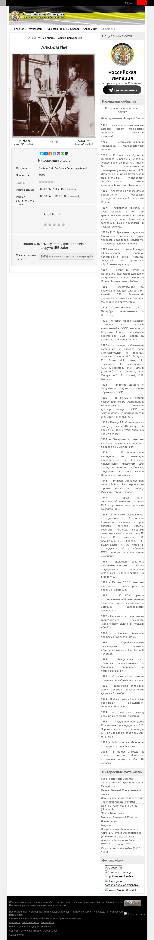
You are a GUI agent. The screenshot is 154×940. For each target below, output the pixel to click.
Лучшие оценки (46, 38)
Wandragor (46, 926)
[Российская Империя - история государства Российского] (37, 15)
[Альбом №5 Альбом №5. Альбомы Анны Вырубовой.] (113, 867)
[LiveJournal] (66, 153)
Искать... (127, 2)
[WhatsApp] (62, 153)
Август (122, 111)
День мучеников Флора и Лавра (122, 118)
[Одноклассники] (50, 153)
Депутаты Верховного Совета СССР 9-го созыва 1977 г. (119, 842)
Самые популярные (70, 38)
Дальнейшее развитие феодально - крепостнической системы (122, 799)
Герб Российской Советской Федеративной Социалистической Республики (122, 782)
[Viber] (58, 153)
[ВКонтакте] (46, 153)
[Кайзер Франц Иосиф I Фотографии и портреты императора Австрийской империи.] (120, 889)
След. (81, 140)
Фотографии (35, 28)
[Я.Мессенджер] (42, 153)
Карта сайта (47, 922)
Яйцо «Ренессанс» (112, 813)
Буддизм (106, 825)
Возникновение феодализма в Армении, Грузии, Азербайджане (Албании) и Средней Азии (121, 832)
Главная (19, 28)
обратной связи (113, 901)
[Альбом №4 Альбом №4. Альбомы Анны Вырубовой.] (54, 137)
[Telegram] (54, 153)
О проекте (14, 922)
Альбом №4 (90, 28)
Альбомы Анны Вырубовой (63, 28)
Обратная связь (30, 922)
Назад (26, 140)
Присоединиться (125, 90)
